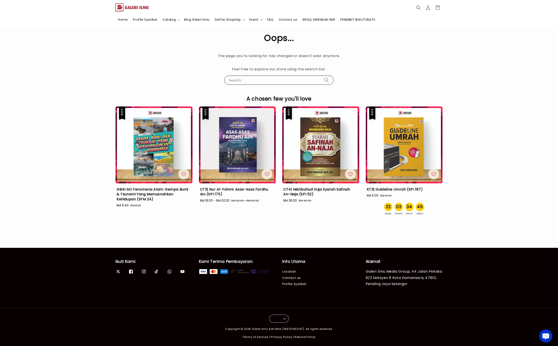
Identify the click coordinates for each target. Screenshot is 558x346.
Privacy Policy (281, 337)
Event (254, 20)
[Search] (326, 80)
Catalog (169, 20)
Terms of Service (255, 337)
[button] (418, 7)
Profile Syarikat (145, 19)
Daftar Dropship (228, 20)
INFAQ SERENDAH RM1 (319, 19)
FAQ (270, 19)
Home (123, 19)
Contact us (288, 19)
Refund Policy (305, 337)
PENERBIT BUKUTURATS (357, 19)
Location (289, 272)
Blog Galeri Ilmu (197, 19)
